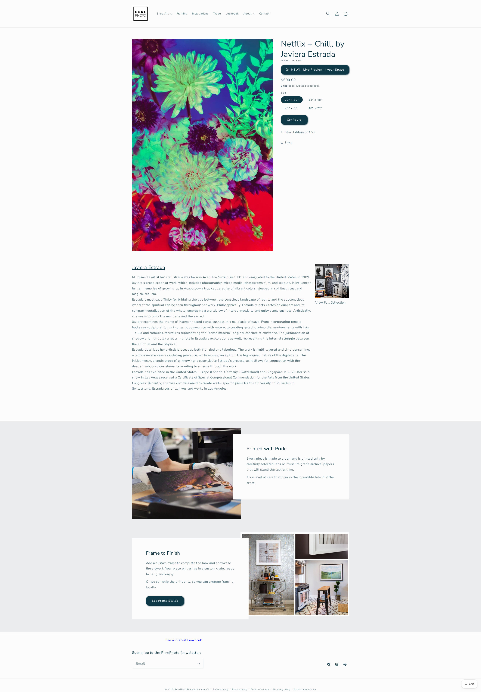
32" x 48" (315, 99)
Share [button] (288, 142)
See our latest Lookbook (184, 640)
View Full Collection (330, 302)
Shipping (286, 85)
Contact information (305, 689)
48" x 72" (315, 108)
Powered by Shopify (198, 689)
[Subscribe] (198, 663)
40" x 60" (292, 108)
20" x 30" (292, 99)
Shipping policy (281, 689)
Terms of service (260, 689)
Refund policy (220, 689)
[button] (164, 14)
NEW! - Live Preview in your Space (317, 69)
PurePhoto (180, 689)
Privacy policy (239, 689)
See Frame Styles (165, 601)
